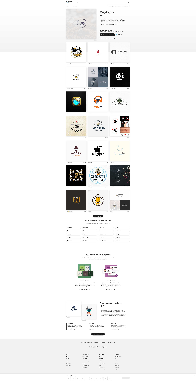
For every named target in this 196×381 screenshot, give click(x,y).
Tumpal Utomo (113, 88)
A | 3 (68, 186)
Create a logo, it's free (84, 289)
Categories (77, 2)
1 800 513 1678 (123, 2)
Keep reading (75, 329)
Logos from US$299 (110, 289)
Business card (101, 358)
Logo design (101, 356)
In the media (68, 361)
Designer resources (118, 369)
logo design (113, 24)
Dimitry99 (90, 88)
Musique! (112, 63)
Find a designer (90, 2)
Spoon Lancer (70, 162)
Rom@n (68, 316)
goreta (112, 211)
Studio (100, 2)
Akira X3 (69, 113)
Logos (75, 6)
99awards (116, 361)
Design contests (85, 356)
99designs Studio (86, 365)
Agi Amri (69, 137)
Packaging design (102, 363)
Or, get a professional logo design (107, 38)
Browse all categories (102, 369)
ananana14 (69, 63)
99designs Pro (85, 367)
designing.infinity (70, 88)
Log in (128, 2)
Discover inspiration (86, 361)
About (67, 356)
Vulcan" (90, 186)
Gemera (112, 137)
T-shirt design (101, 365)
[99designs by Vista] (69, 2)
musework (90, 113)
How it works (83, 2)
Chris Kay (112, 162)
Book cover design (102, 367)
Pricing (84, 363)
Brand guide (101, 361)
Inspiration (96, 2)
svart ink (112, 186)
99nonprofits (68, 365)
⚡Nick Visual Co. (70, 211)
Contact (67, 358)
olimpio (112, 113)
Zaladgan (90, 63)
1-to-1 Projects (85, 358)
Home (67, 6)
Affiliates (116, 363)
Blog (116, 358)
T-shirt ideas (117, 367)
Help (116, 372)
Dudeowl (90, 162)
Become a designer (118, 356)
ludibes (95, 39)
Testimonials (68, 363)
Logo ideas (117, 365)
